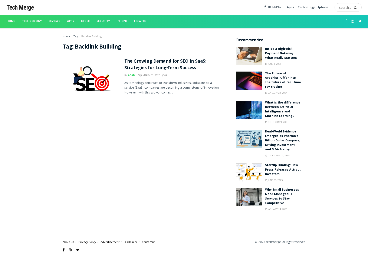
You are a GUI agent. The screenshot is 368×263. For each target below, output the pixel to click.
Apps (290, 7)
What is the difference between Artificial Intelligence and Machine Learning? (282, 109)
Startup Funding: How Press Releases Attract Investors (283, 170)
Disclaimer (130, 242)
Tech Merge (20, 7)
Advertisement (110, 242)
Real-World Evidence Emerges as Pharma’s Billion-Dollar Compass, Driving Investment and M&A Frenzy (282, 140)
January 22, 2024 (277, 92)
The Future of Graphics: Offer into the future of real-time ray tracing (283, 80)
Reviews (54, 21)
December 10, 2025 (278, 155)
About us (68, 242)
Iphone (323, 7)
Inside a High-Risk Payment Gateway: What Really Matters (281, 54)
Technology (306, 7)
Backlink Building (91, 36)
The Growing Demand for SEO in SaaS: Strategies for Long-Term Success (165, 65)
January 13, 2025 (150, 75)
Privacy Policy (87, 242)
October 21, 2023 (277, 122)
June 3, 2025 (274, 63)
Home (11, 21)
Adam (131, 75)
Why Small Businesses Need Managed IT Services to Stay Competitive (282, 196)
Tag (75, 36)
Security (103, 21)
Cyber (85, 21)
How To (140, 21)
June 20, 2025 (275, 180)
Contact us (148, 242)
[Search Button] (357, 7)
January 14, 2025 (277, 209)
